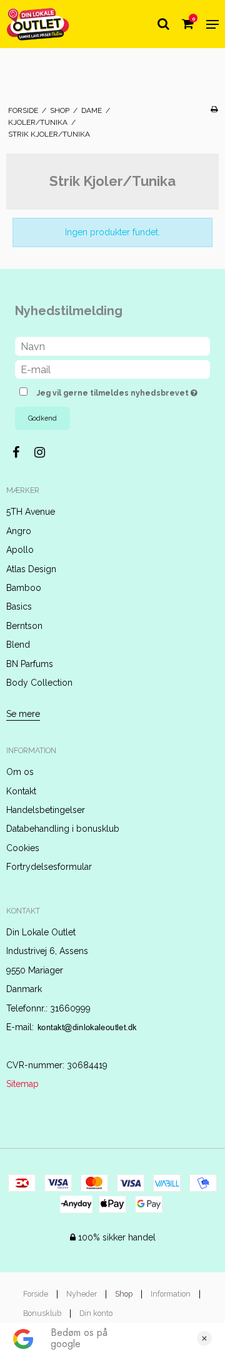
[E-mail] (112, 369)
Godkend (42, 418)
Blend (18, 645)
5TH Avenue (30, 512)
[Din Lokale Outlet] (38, 24)
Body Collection (39, 683)
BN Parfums (29, 664)
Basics (19, 606)
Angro (18, 531)
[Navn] (112, 346)
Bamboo (23, 588)
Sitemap (22, 1084)
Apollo (20, 550)
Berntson (24, 626)
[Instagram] (46, 452)
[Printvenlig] (214, 109)
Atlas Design (31, 569)
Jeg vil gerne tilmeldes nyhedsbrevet (113, 390)
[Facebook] (22, 452)
